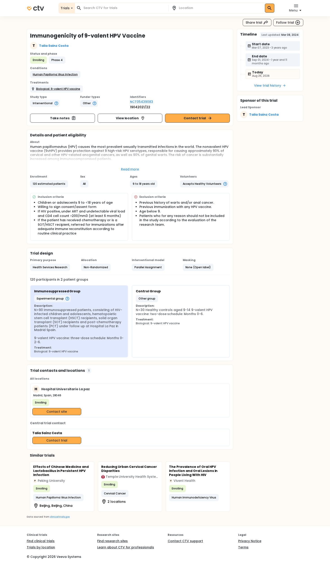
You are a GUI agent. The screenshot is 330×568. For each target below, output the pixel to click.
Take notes (60, 118)
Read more (130, 169)
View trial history (267, 85)
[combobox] (124, 8)
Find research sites (112, 541)
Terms (243, 547)
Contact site (56, 411)
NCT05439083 (141, 102)
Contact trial (195, 118)
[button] (55, 74)
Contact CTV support (185, 541)
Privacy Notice (249, 541)
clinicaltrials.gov (60, 516)
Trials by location (41, 547)
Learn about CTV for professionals (125, 547)
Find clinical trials (41, 541)
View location (127, 118)
